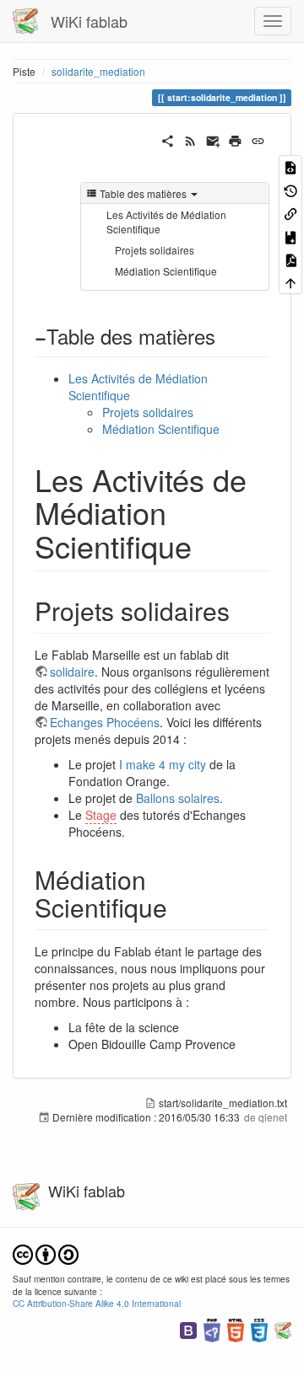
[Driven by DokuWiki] (282, 1328)
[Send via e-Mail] (213, 139)
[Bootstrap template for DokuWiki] (188, 1328)
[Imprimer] (235, 139)
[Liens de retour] (290, 212)
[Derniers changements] (190, 139)
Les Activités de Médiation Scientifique (166, 221)
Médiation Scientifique (166, 271)
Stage (101, 814)
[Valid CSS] (259, 1328)
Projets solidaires (154, 250)
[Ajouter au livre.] (290, 235)
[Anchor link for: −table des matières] (225, 335)
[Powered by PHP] (212, 1328)
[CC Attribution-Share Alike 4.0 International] (46, 1252)
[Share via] (167, 139)
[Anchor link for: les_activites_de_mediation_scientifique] (207, 545)
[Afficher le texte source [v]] (290, 166)
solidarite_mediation (98, 71)
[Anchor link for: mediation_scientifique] (180, 906)
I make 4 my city (162, 764)
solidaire (72, 671)
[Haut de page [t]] (290, 281)
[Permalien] (258, 139)
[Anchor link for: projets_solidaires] (242, 610)
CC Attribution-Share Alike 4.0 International (97, 1303)
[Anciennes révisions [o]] (290, 189)
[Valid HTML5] (235, 1328)
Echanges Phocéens (105, 722)
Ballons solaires (178, 798)
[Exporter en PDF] (290, 259)
